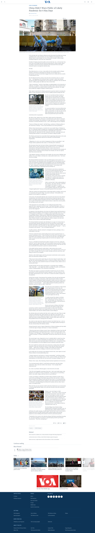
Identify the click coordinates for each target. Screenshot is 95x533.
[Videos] (88, 2)
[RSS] (59, 497)
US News (15, 496)
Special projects (17, 515)
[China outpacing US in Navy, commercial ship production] (56, 462)
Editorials (50, 521)
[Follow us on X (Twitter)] (51, 497)
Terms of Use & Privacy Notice (20, 528)
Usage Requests (68, 528)
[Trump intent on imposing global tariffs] (22, 462)
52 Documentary (51, 515)
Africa (32, 496)
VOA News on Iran (34, 515)
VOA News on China (52, 513)
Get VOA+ (33, 528)
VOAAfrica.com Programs (19, 521)
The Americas (33, 498)
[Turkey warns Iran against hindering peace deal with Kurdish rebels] (73, 462)
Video (15, 456)
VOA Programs (17, 513)
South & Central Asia (35, 507)
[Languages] (85, 2)
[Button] (64, 18)
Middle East (33, 504)
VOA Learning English (35, 521)
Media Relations (51, 530)
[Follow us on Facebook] (49, 497)
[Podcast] (62, 497)
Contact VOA (50, 528)
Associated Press (33, 13)
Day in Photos (34, 513)
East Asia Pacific (34, 500)
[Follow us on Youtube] (54, 497)
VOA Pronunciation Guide (70, 530)
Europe (32, 502)
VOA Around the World (35, 530)
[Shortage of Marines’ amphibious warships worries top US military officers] (39, 462)
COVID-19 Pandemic (33, 5)
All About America (17, 498)
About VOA (16, 530)
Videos (66, 513)
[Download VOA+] (70, 481)
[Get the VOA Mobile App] (47, 481)
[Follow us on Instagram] (56, 497)
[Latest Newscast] (91, 2)
